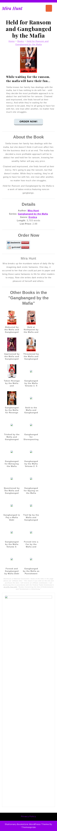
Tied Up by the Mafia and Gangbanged (31, 517)
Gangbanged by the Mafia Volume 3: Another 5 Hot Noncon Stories (11, 547)
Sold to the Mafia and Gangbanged (31, 410)
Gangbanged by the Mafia (33, 214)
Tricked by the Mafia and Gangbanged (12, 436)
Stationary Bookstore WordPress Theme (27, 824)
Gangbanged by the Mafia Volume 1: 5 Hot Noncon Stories (31, 386)
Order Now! (28, 121)
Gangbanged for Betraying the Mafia (12, 463)
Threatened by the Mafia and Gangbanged (31, 356)
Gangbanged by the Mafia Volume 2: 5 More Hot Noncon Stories (31, 466)
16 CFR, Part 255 (10, 587)
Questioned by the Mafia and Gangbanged (12, 490)
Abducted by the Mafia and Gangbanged (11, 329)
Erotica (33, 217)
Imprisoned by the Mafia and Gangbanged (12, 356)
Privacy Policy (28, 816)
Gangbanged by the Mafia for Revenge (12, 410)
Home (12, 41)
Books (20, 41)
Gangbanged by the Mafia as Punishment (31, 571)
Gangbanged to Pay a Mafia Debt (11, 517)
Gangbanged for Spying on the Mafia (31, 490)
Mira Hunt (12, 8)
